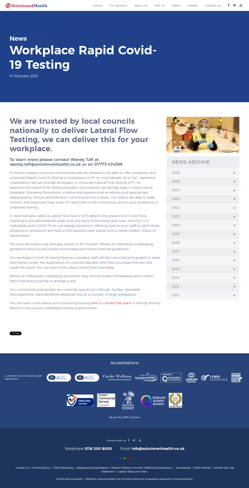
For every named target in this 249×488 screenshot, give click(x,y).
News (176, 5)
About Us (140, 5)
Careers (192, 5)
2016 (176, 260)
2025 (176, 181)
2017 (175, 251)
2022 (176, 208)
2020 (176, 225)
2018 (176, 243)
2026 (176, 172)
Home (97, 5)
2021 (175, 216)
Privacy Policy (41, 468)
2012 (175, 295)
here (110, 267)
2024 (176, 190)
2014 (175, 278)
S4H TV (160, 5)
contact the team (117, 303)
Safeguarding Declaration (92, 468)
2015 (175, 269)
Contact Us (213, 5)
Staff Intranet (202, 468)
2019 (175, 234)
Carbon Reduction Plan (132, 471)
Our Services (118, 5)
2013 (175, 286)
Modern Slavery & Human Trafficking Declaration (141, 468)
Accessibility (183, 468)
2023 (176, 199)
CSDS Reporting (63, 468)
